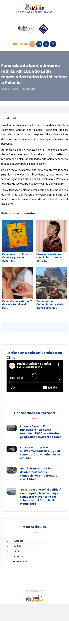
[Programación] (39, 44)
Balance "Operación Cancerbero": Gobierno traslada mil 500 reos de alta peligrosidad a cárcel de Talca (40, 432)
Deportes (18, 556)
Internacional (20, 561)
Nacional (18, 540)
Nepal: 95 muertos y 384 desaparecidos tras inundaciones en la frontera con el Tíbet (38, 474)
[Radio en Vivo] (32, 44)
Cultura (17, 551)
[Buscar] (46, 44)
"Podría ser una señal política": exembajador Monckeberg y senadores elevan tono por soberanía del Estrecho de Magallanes (41, 497)
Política (17, 546)
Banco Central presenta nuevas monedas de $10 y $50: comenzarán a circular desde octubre (40, 453)
